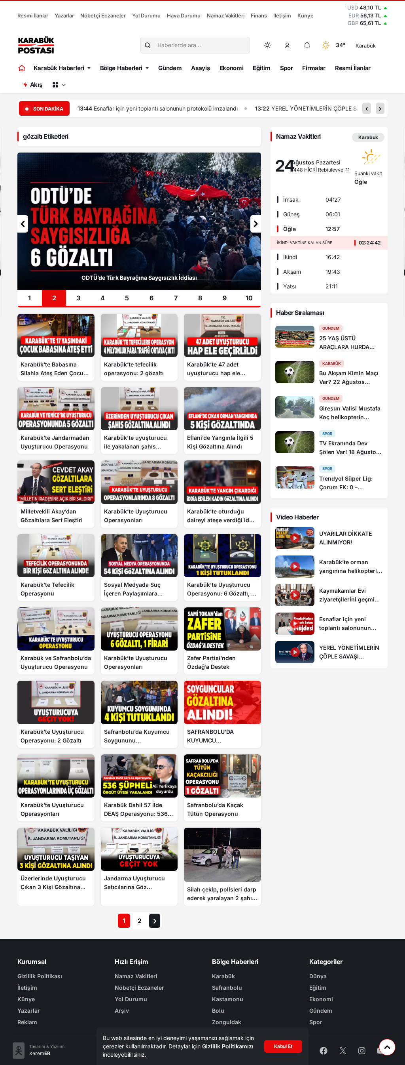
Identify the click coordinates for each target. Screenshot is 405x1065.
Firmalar (314, 68)
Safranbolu (227, 987)
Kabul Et (283, 1046)
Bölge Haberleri (121, 68)
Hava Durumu (184, 15)
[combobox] (376, 45)
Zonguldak (226, 1022)
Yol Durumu (146, 15)
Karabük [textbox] (366, 45)
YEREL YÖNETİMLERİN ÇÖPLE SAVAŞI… (278, 108)
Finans (259, 15)
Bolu (218, 1010)
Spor (286, 68)
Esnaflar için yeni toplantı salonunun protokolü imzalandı (120, 108)
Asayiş (200, 68)
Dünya (318, 976)
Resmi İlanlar (32, 15)
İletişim (282, 15)
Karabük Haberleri (59, 68)
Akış (36, 84)
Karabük (223, 976)
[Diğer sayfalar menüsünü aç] (59, 84)
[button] (287, 45)
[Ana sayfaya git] (22, 68)
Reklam (27, 1022)
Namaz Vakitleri (225, 15)
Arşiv (122, 1010)
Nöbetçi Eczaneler (103, 15)
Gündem (170, 68)
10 (249, 298)
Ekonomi (232, 68)
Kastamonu (227, 999)
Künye (305, 15)
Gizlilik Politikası (39, 976)
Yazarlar (64, 15)
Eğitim (261, 68)
